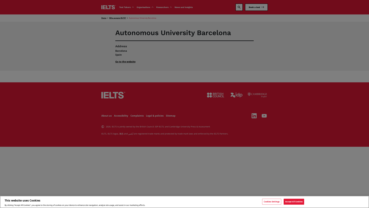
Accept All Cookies (294, 201)
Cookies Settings (271, 201)
